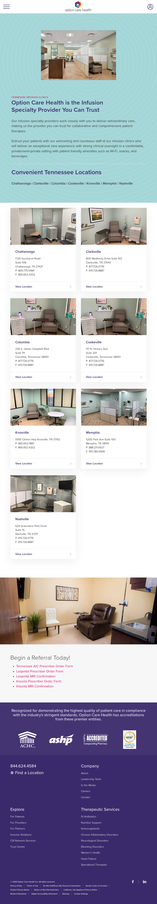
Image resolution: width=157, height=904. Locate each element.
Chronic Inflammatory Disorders (99, 834)
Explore (17, 809)
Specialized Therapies (94, 864)
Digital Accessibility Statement (44, 894)
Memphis (93, 433)
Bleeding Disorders (92, 846)
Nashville (22, 519)
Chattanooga (25, 252)
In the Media (88, 785)
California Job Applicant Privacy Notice (80, 890)
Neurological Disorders (94, 840)
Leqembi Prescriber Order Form (39, 671)
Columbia (22, 342)
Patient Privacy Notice (19, 890)
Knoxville (22, 433)
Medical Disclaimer (18, 894)
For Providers (18, 822)
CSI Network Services (23, 840)
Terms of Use (32, 886)
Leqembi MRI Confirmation (36, 676)
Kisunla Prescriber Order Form (38, 681)
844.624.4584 (23, 766)
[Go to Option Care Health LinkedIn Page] (143, 882)
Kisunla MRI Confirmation (34, 686)
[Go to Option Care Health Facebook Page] (134, 882)
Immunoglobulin (90, 828)
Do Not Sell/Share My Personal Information (62, 886)
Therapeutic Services (100, 809)
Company (90, 766)
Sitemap (65, 894)
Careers (85, 791)
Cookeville (94, 342)
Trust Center (17, 846)
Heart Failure (88, 858)
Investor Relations (21, 834)
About (84, 773)
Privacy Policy (16, 886)
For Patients (17, 816)
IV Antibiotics (88, 816)
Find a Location (29, 772)
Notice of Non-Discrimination (46, 890)
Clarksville (93, 252)
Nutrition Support (91, 822)
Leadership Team (91, 779)
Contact (85, 797)
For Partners (17, 828)
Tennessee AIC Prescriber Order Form (44, 666)
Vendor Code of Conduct (96, 886)
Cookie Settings (81, 894)
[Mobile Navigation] (7, 6)
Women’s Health (90, 852)
